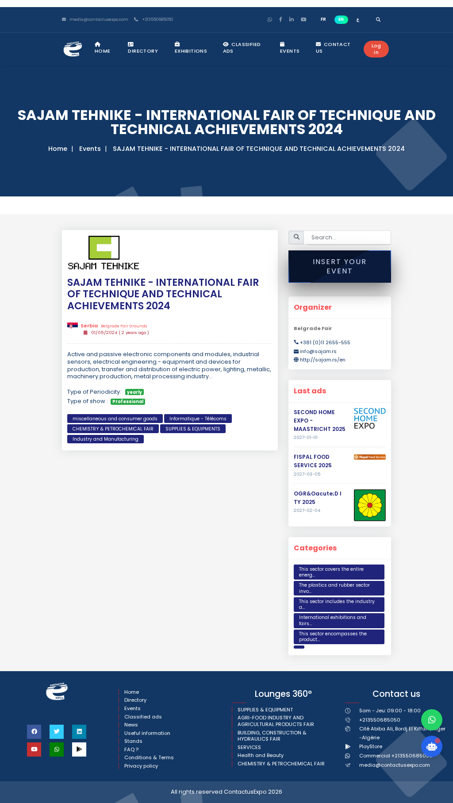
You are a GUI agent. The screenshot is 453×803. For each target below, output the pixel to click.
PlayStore (370, 746)
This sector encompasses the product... (333, 636)
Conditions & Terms (149, 757)
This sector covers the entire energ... (331, 572)
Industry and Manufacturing (105, 439)
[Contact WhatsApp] (431, 719)
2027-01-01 (306, 437)
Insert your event (340, 266)
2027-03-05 (307, 474)
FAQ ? (131, 749)
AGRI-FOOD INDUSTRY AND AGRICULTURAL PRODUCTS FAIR (276, 721)
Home (103, 50)
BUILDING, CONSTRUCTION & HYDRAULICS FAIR (272, 736)
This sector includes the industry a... (337, 604)
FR (323, 19)
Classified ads (242, 47)
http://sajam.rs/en (323, 359)
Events (289, 50)
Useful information (147, 733)
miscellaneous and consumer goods (115, 418)
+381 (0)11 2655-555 (325, 342)
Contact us (333, 47)
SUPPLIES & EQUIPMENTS (192, 429)
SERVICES (249, 747)
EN (341, 19)
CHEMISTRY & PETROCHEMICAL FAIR (113, 429)
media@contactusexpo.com (394, 764)
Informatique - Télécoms (197, 418)
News (131, 725)
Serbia (113, 326)
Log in (376, 49)
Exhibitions (191, 50)
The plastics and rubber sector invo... (334, 588)
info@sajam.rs (318, 351)
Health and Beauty (261, 755)
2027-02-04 (307, 510)
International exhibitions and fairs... (332, 620)
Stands (133, 741)
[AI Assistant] (431, 746)
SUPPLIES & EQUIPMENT (265, 710)
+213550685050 (157, 19)
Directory (143, 50)
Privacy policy (141, 766)
